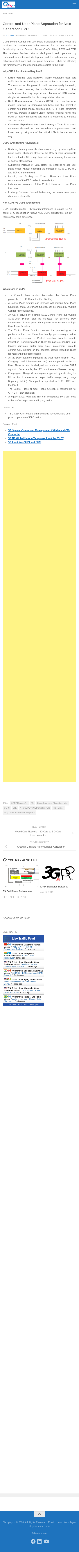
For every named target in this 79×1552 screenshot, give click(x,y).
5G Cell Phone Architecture (17, 891)
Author (10, 35)
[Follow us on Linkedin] (39, 1541)
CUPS (7, 808)
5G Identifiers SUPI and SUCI (24, 442)
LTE (15, 808)
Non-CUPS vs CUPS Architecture (35, 808)
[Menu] (74, 4)
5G (32, 803)
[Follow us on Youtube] (46, 1541)
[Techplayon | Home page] (10, 4)
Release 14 (58, 808)
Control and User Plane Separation (52, 803)
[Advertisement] (39, 13)
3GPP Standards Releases (54, 886)
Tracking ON (33, 1005)
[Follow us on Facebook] (33, 1541)
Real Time (22, 1005)
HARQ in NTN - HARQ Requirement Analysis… (18, 948)
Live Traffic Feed (23, 938)
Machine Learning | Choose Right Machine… (21, 965)
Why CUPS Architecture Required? (19, 812)
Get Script (12, 1005)
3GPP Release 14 (19, 803)
